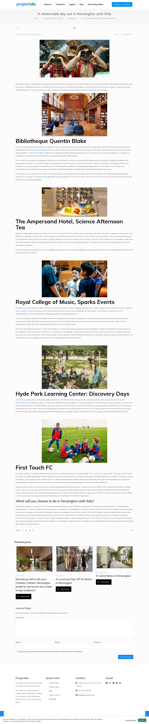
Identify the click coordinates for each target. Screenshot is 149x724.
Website (97, 642)
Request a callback (122, 4)
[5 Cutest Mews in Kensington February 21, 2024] (2, 715)
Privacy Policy (54, 687)
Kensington (72, 18)
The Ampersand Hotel (61, 233)
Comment (20, 618)
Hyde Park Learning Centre (26, 400)
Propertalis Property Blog (53, 18)
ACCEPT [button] (142, 720)
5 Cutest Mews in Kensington (113, 575)
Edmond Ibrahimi (34, 34)
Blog (50, 691)
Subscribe (52, 699)
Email (58, 642)
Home (35, 18)
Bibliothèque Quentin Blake (37, 150)
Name (19, 642)
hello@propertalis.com (86, 695)
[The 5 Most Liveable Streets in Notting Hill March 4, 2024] (147, 715)
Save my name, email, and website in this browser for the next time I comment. (50, 652)
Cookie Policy (54, 683)
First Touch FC (94, 474)
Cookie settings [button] (130, 720)
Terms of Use (54, 695)
